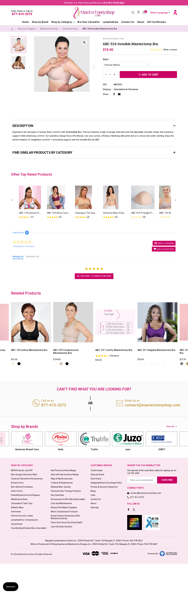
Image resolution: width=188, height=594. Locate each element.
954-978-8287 (150, 544)
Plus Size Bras (57, 495)
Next (94, 67)
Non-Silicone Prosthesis (22, 487)
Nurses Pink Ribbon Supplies (64, 507)
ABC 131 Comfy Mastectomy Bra (113, 350)
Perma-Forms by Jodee (22, 516)
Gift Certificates (156, 22)
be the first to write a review (94, 276)
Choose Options (23, 343)
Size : (106, 59)
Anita (60, 449)
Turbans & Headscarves (62, 483)
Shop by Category (62, 22)
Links (93, 495)
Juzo (128, 449)
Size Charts (96, 478)
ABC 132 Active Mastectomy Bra (29, 350)
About (140, 22)
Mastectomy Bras (19, 499)
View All (170, 426)
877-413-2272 (22, 14)
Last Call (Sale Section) (61, 526)
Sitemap (95, 507)
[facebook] (128, 509)
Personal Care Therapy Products (66, 491)
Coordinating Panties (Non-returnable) (28, 528)
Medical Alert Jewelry (61, 487)
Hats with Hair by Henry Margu (65, 474)
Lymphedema (110, 22)
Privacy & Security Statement (104, 487)
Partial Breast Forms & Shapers (25, 495)
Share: (106, 94)
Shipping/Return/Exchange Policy (106, 483)
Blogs (93, 491)
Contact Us (127, 22)
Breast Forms (17, 483)
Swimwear (16, 511)
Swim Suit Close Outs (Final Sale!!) (66, 522)
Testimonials (97, 470)
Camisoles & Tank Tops (21, 503)
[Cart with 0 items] (144, 12)
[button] (12, 200)
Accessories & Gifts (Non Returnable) (68, 499)
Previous (10, 332)
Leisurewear (16, 524)
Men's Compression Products (64, 511)
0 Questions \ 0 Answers (23, 246)
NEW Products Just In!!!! (21, 470)
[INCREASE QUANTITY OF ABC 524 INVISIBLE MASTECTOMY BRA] (114, 74)
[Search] (133, 12)
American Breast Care (27, 449)
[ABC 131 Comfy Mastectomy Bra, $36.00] (115, 322)
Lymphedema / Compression (24, 520)
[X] (134, 509)
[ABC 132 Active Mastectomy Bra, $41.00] (31, 322)
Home (25, 22)
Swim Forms (17, 491)
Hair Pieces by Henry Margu (63, 470)
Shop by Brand (40, 22)
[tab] (17, 257)
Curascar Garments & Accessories (27, 478)
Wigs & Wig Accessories (62, 478)
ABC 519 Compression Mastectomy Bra (66, 351)
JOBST (161, 449)
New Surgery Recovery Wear (24, 474)
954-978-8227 (136, 540)
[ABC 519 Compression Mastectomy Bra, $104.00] (73, 322)
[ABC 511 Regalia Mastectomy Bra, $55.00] (157, 322)
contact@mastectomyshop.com (152, 405)
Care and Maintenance (61, 503)
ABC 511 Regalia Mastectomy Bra (156, 350)
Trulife (94, 449)
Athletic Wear (17, 507)
